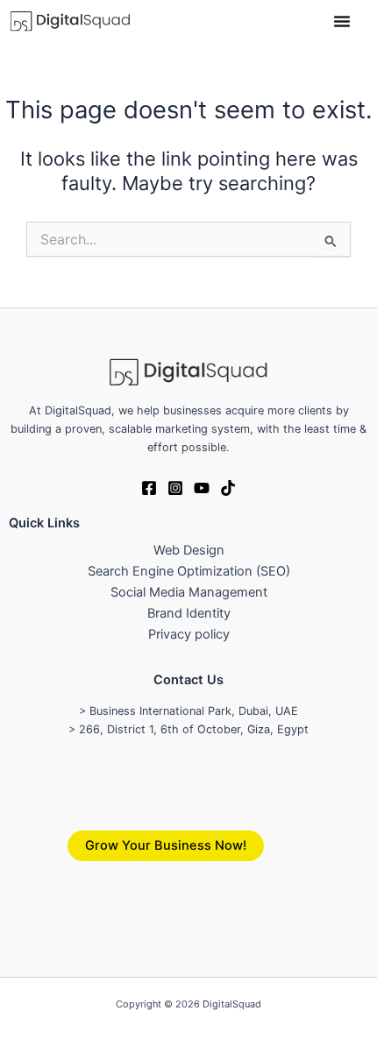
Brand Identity (189, 613)
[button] (342, 21)
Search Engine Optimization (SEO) (189, 571)
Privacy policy (189, 634)
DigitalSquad (232, 1004)
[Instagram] (175, 488)
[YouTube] (202, 488)
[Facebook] (149, 488)
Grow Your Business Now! (165, 845)
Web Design (188, 550)
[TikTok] (228, 488)
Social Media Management (188, 592)
